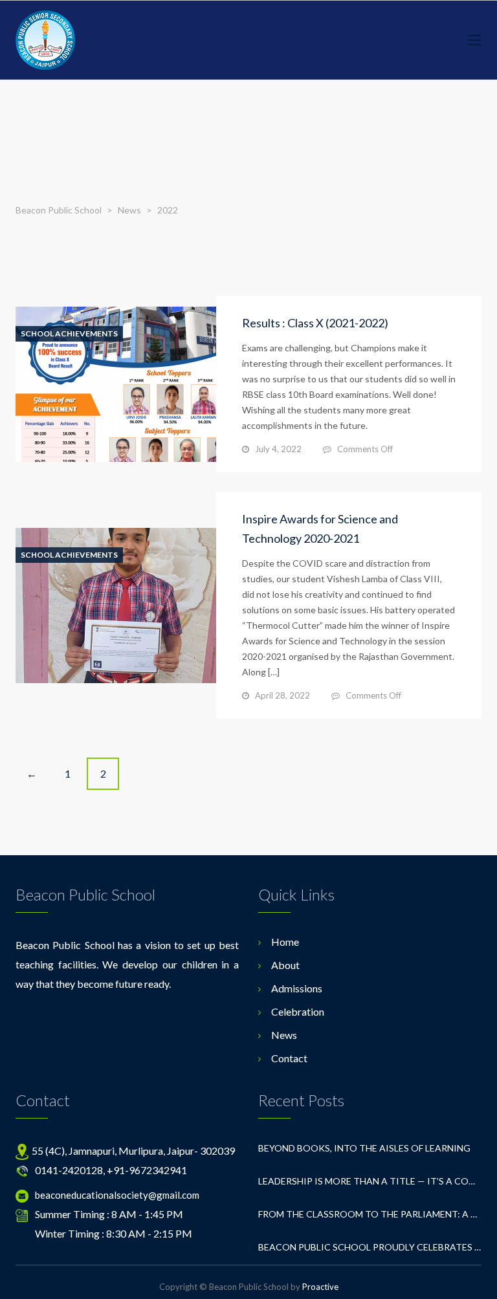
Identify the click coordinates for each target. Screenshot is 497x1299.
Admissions (296, 988)
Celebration (297, 1011)
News (284, 1035)
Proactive (320, 1287)
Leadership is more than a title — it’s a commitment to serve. (369, 1180)
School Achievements (69, 334)
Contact (289, 1058)
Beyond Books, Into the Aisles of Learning (364, 1147)
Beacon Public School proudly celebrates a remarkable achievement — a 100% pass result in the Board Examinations (369, 1246)
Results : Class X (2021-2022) (315, 323)
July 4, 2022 (278, 449)
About (285, 965)
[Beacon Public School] (45, 40)
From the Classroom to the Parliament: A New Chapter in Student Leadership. (369, 1213)
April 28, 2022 (282, 695)
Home (285, 941)
